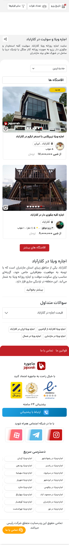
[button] (41, 128)
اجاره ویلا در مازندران (53, 502)
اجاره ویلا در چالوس (53, 487)
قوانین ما (61, 351)
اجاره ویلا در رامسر (54, 466)
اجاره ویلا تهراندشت (22, 509)
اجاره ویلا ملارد (25, 487)
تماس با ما (46, 351)
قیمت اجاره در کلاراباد (50, 313)
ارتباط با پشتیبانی (30, 412)
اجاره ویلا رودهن (24, 466)
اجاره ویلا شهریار (24, 480)
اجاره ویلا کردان (24, 458)
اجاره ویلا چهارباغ (24, 495)
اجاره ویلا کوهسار (24, 502)
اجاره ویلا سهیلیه (24, 473)
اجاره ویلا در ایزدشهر (53, 480)
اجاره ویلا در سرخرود (53, 473)
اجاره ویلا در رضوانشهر (52, 458)
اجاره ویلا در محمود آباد (51, 495)
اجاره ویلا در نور (55, 509)
